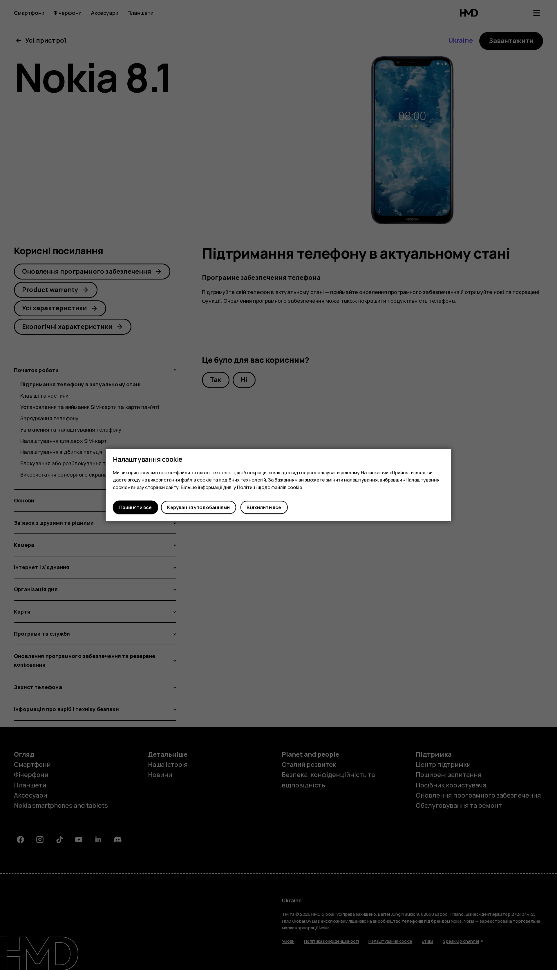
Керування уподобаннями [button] (198, 507)
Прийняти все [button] (135, 507)
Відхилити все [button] (264, 507)
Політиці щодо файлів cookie (269, 487)
